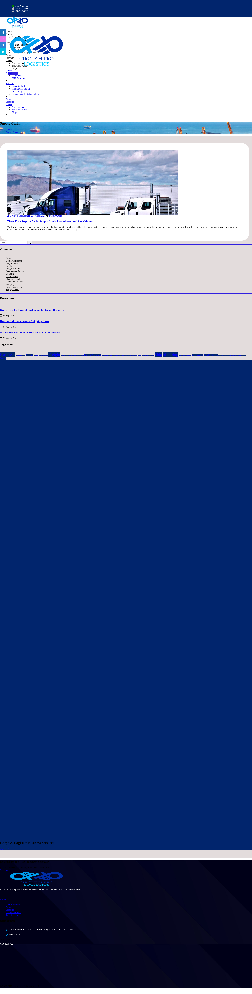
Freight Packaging (77, 355)
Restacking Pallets (14, 281)
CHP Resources (19, 78)
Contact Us (13, 73)
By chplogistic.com (18, 216)
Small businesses (211, 355)
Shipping (10, 284)
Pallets (124, 355)
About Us (16, 75)
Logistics (10, 274)
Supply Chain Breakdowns (237, 355)
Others (9, 104)
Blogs (14, 68)
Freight (9, 266)
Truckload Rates (19, 65)
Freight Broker (12, 268)
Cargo (18, 355)
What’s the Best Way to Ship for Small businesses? (30, 332)
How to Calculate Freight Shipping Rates (24, 321)
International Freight (21, 88)
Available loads (19, 107)
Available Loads (13, 912)
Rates (139, 355)
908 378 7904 (15, 934)
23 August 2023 (38, 216)
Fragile (36, 355)
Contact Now (6, 849)
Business (7, 354)
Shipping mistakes (185, 355)
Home (9, 70)
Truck (3, 358)
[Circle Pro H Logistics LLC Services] (16, 22)
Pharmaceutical (13, 279)
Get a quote (5, 870)
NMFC (119, 355)
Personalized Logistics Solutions (26, 94)
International (106, 355)
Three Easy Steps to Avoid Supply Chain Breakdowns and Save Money (50, 221)
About (9, 73)
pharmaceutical (132, 355)
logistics (114, 355)
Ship (158, 354)
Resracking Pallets (148, 355)
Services (10, 83)
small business (197, 355)
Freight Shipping (93, 355)
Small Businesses (14, 287)
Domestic (29, 355)
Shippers (10, 102)
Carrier (9, 258)
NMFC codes (12, 276)
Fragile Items (12, 263)
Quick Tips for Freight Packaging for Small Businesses (32, 309)
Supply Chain (12, 132)
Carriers (9, 99)
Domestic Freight (20, 86)
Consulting (17, 91)
